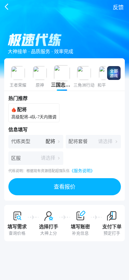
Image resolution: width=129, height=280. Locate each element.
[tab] (18, 78)
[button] (64, 186)
